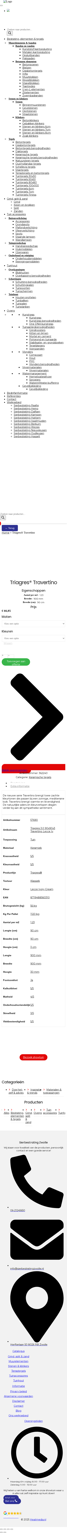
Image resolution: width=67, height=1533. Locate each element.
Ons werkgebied (18, 1415)
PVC (32, 361)
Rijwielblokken (30, 80)
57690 (34, 820)
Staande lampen (25, 236)
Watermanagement (34, 373)
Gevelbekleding (31, 386)
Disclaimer (18, 1401)
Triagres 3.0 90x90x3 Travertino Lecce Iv (42, 830)
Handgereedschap (26, 246)
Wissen (8, 643)
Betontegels (23, 142)
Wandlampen (23, 239)
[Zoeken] (10, 33)
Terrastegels (18, 1370)
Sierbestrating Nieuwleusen (30, 430)
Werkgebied (14, 402)
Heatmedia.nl (38, 1519)
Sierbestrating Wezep (27, 427)
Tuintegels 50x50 (25, 179)
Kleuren (7, 631)
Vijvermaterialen (32, 367)
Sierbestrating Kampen (27, 414)
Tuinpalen (21, 303)
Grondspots (22, 224)
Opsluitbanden (31, 55)
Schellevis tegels (25, 166)
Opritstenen (29, 111)
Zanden (18, 211)
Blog (18, 1410)
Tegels (12, 139)
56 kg (33, 905)
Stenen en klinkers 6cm (36, 126)
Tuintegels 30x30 (25, 176)
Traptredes (28, 86)
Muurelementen (18, 1361)
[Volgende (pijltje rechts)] (4, 1532)
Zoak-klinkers (30, 135)
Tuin (32, 839)
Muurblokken (30, 77)
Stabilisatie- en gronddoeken (46, 342)
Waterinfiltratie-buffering (44, 382)
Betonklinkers (30, 120)
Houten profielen (25, 297)
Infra (25, 73)
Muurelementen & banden (22, 43)
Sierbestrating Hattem (27, 417)
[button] (33, 1515)
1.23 (32, 922)
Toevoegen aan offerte (16, 663)
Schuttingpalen (24, 285)
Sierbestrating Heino (26, 408)
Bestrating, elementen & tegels (25, 38)
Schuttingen (15, 279)
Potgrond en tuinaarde (43, 339)
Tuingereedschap (17, 243)
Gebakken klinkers (33, 123)
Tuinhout (12, 265)
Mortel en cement (40, 336)
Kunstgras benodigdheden (45, 320)
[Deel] (8, 1529)
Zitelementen (30, 92)
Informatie (18, 1386)
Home (5, 532)
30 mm (34, 971)
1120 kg (34, 914)
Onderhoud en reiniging (21, 255)
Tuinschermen (24, 291)
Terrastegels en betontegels (32, 173)
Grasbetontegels (32, 70)
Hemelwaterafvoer (40, 376)
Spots (18, 233)
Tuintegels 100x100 (27, 185)
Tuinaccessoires (18, 1375)
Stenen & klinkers (18, 1366)
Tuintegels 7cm (24, 191)
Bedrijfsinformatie (17, 393)
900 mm (35, 955)
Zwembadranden (32, 95)
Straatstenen (30, 114)
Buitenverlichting (18, 218)
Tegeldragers (37, 345)
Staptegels (22, 170)
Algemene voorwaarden (18, 1396)
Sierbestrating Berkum (27, 424)
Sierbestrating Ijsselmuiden (30, 420)
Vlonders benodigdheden (44, 364)
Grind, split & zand (17, 198)
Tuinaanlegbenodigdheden (38, 327)
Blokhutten (22, 272)
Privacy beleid (18, 1391)
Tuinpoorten (22, 288)
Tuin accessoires (16, 214)
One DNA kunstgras (41, 324)
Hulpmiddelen (23, 249)
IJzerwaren (22, 252)
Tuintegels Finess (25, 194)
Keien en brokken (24, 205)
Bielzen (26, 67)
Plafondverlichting (26, 227)
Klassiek (35, 880)
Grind (17, 201)
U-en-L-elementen (33, 89)
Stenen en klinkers (18, 98)
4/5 (32, 996)
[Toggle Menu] (1, 5)
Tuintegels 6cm (24, 188)
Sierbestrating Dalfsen (27, 411)
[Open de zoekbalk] (1, 510)
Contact (11, 399)
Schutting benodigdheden (31, 281)
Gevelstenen (30, 108)
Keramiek (36, 847)
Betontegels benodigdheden (33, 148)
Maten (6, 617)
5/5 (32, 856)
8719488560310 (40, 897)
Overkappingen (17, 269)
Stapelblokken (30, 83)
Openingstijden (33, 1421)
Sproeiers (34, 379)
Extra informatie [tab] (20, 786)
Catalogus (19, 1351)
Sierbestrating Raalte (26, 405)
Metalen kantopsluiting (36, 52)
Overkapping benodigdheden (33, 275)
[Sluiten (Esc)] (11, 1529)
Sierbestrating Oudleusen (29, 433)
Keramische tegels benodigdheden (36, 157)
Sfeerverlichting (24, 230)
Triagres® (36, 872)
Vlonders (27, 351)
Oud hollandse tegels (28, 163)
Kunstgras (28, 314)
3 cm (33, 947)
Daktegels (21, 151)
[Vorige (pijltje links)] (1, 1532)
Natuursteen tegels (27, 160)
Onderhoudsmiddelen (28, 258)
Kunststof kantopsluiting (37, 49)
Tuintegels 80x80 (26, 182)
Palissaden (28, 58)
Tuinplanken (22, 306)
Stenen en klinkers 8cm (36, 132)
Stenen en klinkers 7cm (36, 129)
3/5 (32, 1013)
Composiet (35, 355)
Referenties (14, 396)
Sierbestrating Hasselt (27, 436)
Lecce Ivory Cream (41, 889)
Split (16, 208)
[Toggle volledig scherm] (4, 1529)
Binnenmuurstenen (34, 104)
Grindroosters (37, 330)
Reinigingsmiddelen (27, 261)
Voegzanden (36, 348)
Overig (11, 310)
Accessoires (22, 221)
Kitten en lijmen (38, 333)
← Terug (9, 528)
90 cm (34, 930)
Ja (31, 980)
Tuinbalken (21, 300)
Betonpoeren (30, 64)
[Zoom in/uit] (1, 1529)
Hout (32, 358)
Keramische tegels (26, 154)
